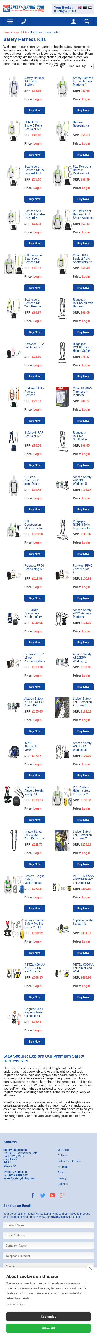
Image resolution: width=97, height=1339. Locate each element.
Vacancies (64, 1149)
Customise (48, 1316)
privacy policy (60, 1216)
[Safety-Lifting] (23, 8)
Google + (62, 1195)
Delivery (63, 1155)
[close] (90, 1268)
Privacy (62, 1178)
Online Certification (69, 1161)
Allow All (48, 1328)
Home (6, 32)
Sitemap (63, 1166)
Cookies (63, 1184)
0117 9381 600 (23, 21)
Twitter (42, 1195)
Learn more (15, 1304)
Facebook (33, 1195)
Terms (61, 1172)
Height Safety (20, 32)
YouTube (52, 1195)
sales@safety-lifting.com (19, 1178)
